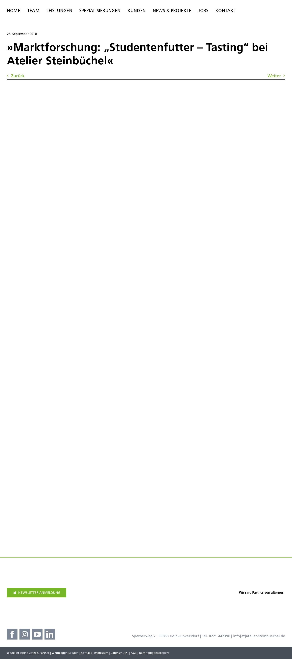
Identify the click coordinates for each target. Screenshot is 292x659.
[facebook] (12, 634)
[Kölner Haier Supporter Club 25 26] (118, 601)
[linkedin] (49, 634)
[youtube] (37, 634)
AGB (134, 653)
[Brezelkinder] (221, 603)
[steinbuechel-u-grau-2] (282, 9)
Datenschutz (118, 653)
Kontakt (86, 653)
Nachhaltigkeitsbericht (154, 653)
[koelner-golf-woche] (270, 600)
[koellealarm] (172, 600)
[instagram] (24, 634)
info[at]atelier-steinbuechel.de (259, 636)
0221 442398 (219, 636)
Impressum (101, 653)
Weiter (274, 75)
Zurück (18, 75)
